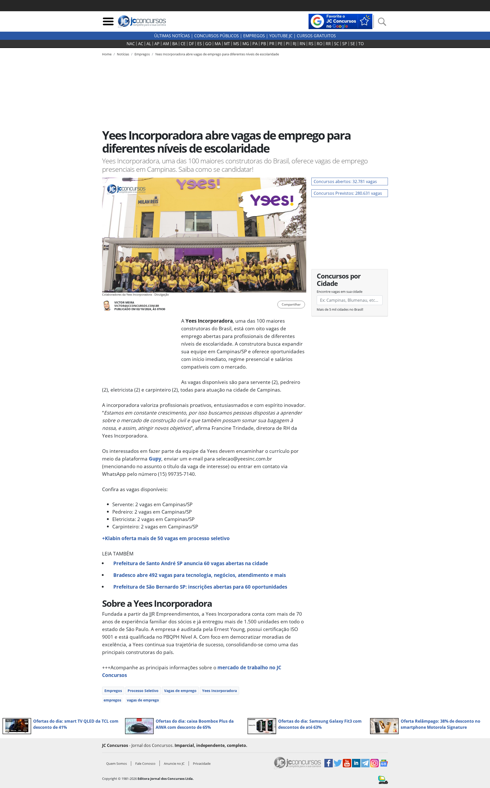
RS (311, 44)
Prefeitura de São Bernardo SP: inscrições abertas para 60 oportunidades (200, 586)
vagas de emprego (143, 700)
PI (287, 44)
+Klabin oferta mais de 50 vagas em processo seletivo (166, 538)
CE (183, 44)
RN (302, 44)
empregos (112, 700)
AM (166, 44)
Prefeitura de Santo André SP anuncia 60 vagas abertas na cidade (190, 563)
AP (157, 44)
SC (336, 44)
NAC (131, 44)
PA (255, 44)
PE (280, 44)
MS (236, 44)
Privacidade (202, 763)
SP (344, 44)
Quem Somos (116, 763)
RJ (294, 44)
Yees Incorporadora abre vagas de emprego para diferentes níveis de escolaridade (217, 54)
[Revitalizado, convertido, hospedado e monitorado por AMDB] (383, 779)
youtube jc (280, 36)
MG (245, 44)
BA (174, 44)
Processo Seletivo (143, 690)
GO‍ (208, 44)
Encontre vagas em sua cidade (339, 291)
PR (271, 44)
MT (227, 44)
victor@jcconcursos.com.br (136, 306)
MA (218, 44)
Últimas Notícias (172, 36)
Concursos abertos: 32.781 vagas (345, 181)
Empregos (254, 36)
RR (328, 44)
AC (140, 44)
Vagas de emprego (180, 690)
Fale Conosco (145, 763)
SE (352, 44)
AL (148, 44)
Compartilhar (291, 304)
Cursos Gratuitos (316, 36)
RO (319, 44)
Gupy (155, 458)
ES (199, 44)
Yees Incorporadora (219, 690)
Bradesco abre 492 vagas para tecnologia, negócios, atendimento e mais (199, 575)
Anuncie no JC (174, 763)
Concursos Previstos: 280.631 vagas (348, 193)
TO (361, 44)
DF (191, 44)
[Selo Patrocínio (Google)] (340, 21)
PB (263, 44)
